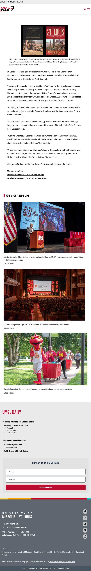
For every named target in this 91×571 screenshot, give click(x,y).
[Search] (85, 9)
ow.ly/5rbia (17, 164)
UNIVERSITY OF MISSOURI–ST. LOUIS (11, 2)
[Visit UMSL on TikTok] (85, 524)
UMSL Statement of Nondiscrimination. (62, 562)
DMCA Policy (56, 552)
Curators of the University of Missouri (17, 552)
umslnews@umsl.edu (14, 445)
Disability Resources (42, 552)
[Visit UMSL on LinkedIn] (85, 530)
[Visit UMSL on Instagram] (85, 517)
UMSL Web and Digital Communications (54, 568)
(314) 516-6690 (11, 447)
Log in (24, 568)
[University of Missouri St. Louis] (17, 517)
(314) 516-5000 (22, 532)
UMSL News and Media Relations (16, 451)
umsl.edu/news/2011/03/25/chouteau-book (27, 178)
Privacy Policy (68, 552)
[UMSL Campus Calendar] (85, 536)
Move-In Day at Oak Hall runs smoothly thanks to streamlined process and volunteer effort (38, 389)
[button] (88, 9)
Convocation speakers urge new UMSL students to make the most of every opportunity (36, 324)
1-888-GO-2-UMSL (29, 535)
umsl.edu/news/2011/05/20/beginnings (25, 174)
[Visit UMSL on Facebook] (85, 511)
